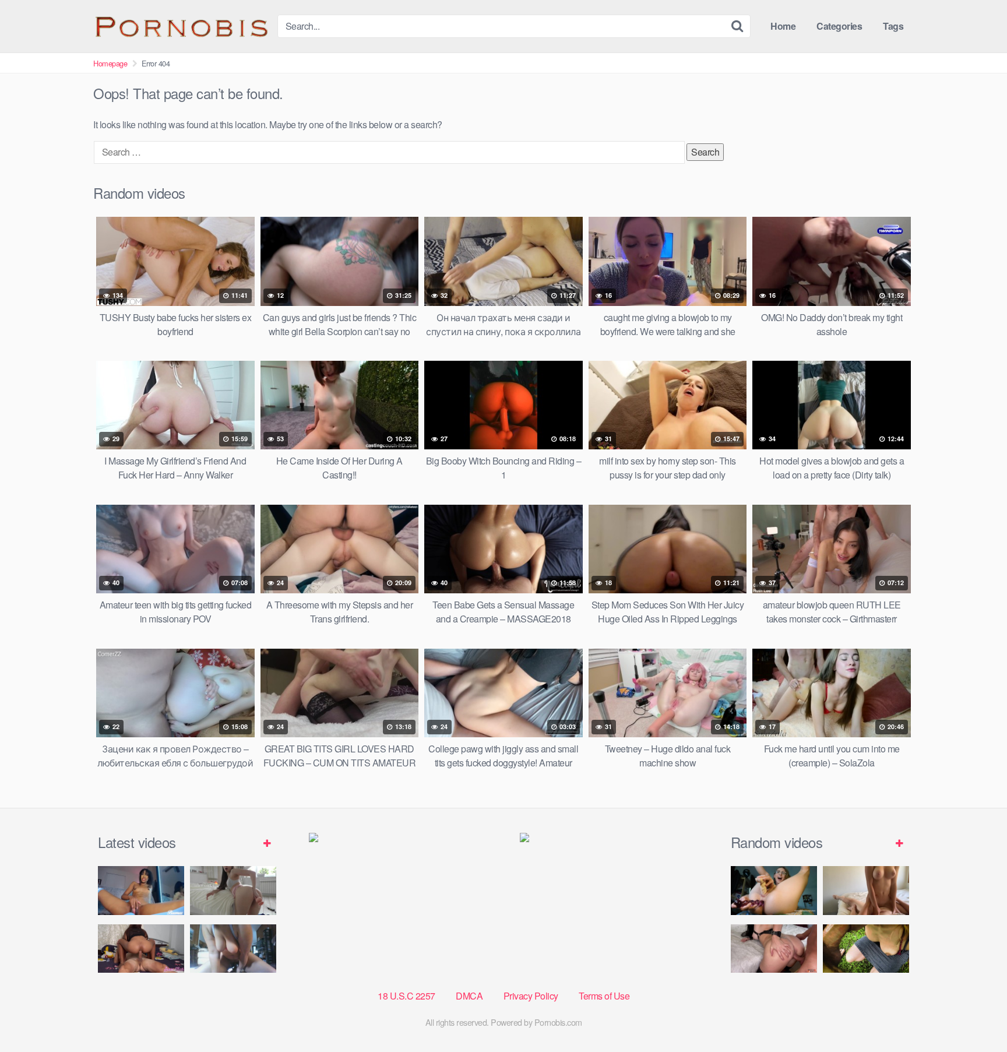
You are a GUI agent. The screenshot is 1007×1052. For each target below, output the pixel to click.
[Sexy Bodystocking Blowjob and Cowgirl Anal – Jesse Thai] (141, 948)
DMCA (469, 995)
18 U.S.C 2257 (406, 995)
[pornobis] (180, 26)
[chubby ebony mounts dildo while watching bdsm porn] (233, 948)
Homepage (110, 63)
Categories (839, 26)
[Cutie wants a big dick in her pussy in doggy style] (233, 890)
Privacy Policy (531, 995)
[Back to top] (975, 1015)
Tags (893, 26)
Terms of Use (604, 995)
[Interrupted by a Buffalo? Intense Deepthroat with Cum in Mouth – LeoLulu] (866, 948)
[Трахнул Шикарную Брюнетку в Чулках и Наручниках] (774, 948)
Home (782, 26)
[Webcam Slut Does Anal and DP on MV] (774, 890)
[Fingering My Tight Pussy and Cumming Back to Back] (141, 890)
